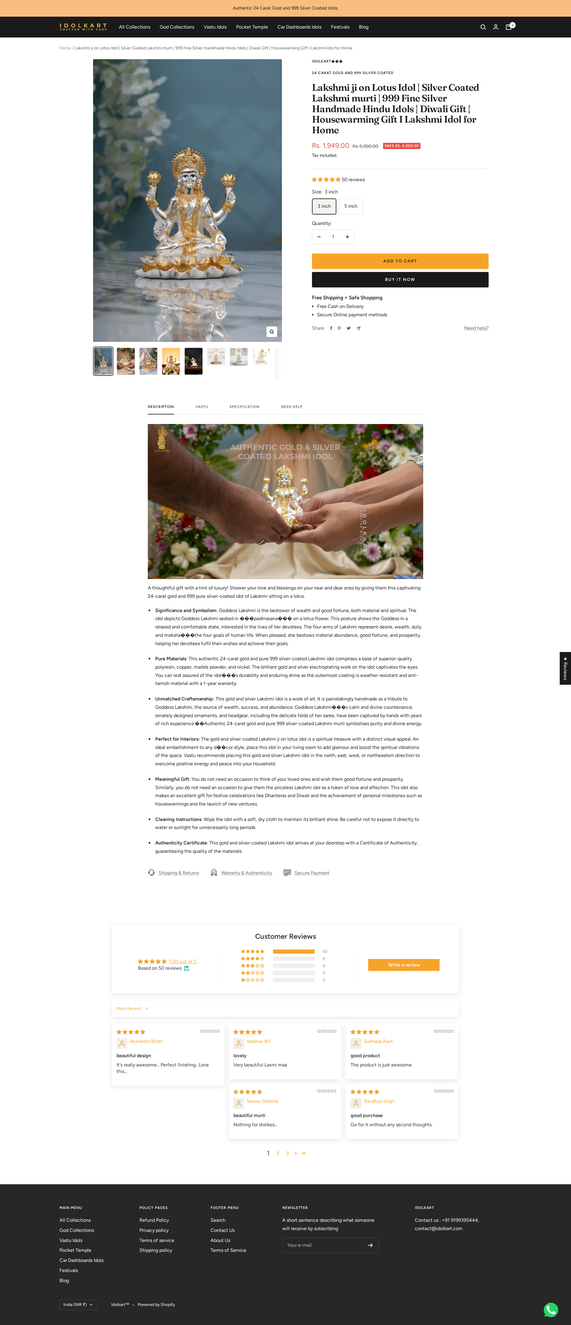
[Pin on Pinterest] (339, 328)
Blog (363, 27)
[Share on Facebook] (331, 328)
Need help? (476, 328)
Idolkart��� (327, 61)
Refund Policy (154, 1220)
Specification (245, 407)
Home (65, 48)
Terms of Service (228, 1250)
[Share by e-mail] (358, 328)
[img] (131, 1032)
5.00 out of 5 (182, 961)
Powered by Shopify (156, 1304)
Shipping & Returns (179, 873)
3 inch (324, 206)
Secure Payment (312, 873)
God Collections (177, 27)
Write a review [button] (404, 965)
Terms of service (156, 1240)
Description (161, 407)
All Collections (134, 27)
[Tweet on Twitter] (348, 328)
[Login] (495, 26)
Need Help (291, 407)
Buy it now (400, 279)
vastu (201, 407)
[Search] (483, 27)
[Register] (370, 1245)
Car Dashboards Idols (299, 27)
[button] (327, 179)
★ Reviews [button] (565, 668)
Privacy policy (154, 1230)
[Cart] (509, 27)
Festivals (340, 27)
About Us (220, 1240)
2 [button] (278, 1153)
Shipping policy (155, 1250)
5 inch (350, 206)
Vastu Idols (215, 27)
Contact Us (223, 1230)
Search (218, 1220)
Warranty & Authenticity (246, 873)
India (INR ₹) (75, 1304)
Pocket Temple (252, 27)
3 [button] (287, 1153)
